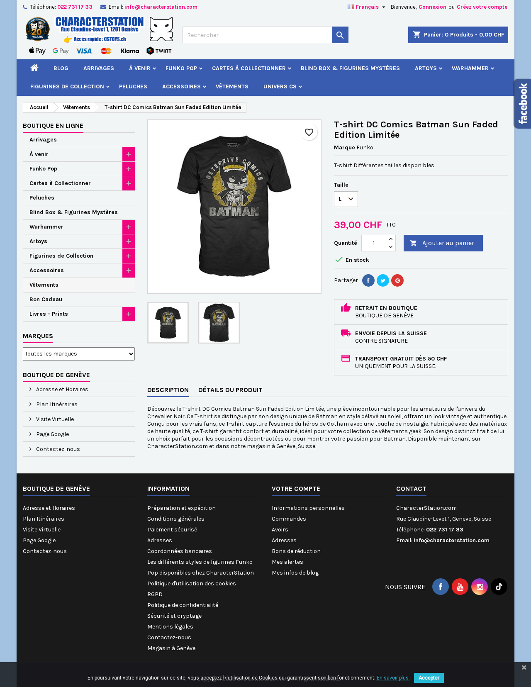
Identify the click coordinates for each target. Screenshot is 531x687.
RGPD (155, 594)
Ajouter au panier (442, 243)
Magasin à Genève (171, 648)
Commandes (289, 518)
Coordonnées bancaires (179, 551)
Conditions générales (176, 518)
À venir (140, 68)
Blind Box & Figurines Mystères (350, 68)
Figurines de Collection (67, 86)
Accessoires (181, 86)
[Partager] (368, 280)
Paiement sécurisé (172, 529)
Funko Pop (181, 68)
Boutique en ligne (53, 125)
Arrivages (98, 68)
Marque (344, 147)
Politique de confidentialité (182, 605)
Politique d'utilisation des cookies (191, 583)
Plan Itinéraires (56, 404)
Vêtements (232, 86)
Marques (38, 336)
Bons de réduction (296, 551)
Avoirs (280, 529)
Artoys (426, 68)
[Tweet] (383, 280)
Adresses (159, 540)
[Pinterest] (397, 280)
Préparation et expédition (181, 508)
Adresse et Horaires (61, 389)
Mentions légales (170, 626)
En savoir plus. (393, 678)
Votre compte (296, 488)
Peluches (133, 86)
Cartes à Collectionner (249, 68)
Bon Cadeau (45, 299)
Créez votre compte (482, 7)
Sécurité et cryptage (174, 615)
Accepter (429, 678)
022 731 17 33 (75, 7)
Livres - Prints (48, 313)
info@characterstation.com (160, 7)
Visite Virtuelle (54, 419)
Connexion (432, 7)
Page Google (52, 434)
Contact (411, 488)
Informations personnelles (308, 508)
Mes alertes (287, 561)
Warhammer (470, 68)
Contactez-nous (57, 449)
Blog (61, 68)
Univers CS (280, 86)
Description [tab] (168, 390)
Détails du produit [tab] (230, 390)
